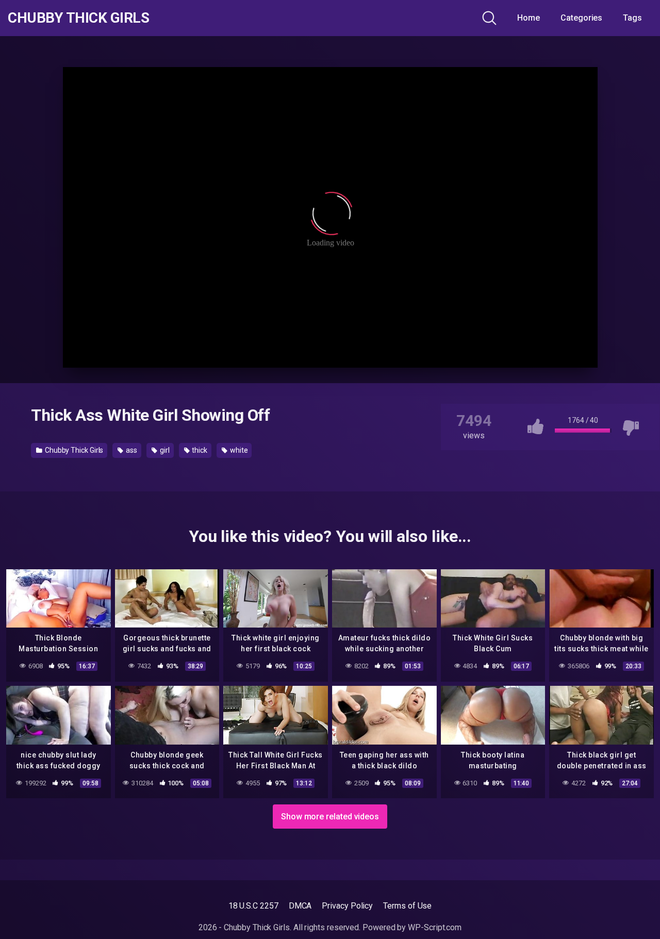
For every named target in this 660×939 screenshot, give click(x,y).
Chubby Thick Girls (78, 18)
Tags (632, 18)
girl (164, 450)
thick (198, 450)
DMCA (300, 906)
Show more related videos (330, 816)
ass (130, 450)
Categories (581, 18)
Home (528, 18)
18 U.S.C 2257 (253, 906)
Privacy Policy (347, 906)
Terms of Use (407, 906)
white (238, 450)
